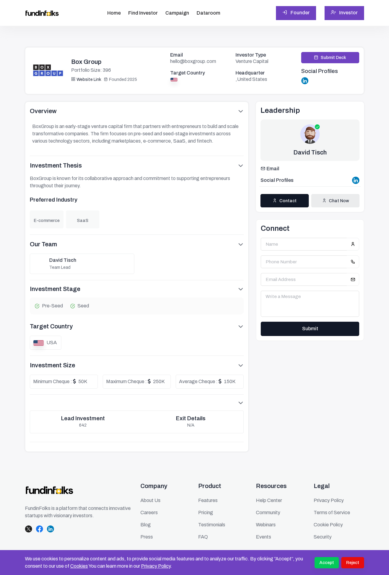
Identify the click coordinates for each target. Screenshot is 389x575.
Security (323, 536)
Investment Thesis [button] (56, 165)
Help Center (269, 500)
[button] (137, 403)
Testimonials (211, 524)
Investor (348, 12)
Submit (310, 328)
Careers (149, 512)
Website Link (89, 79)
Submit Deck (333, 57)
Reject (352, 562)
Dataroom (208, 13)
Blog (145, 524)
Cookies (79, 566)
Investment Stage (55, 289)
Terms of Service (332, 512)
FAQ (203, 536)
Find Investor (143, 13)
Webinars (266, 524)
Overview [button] (43, 111)
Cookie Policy (328, 524)
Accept (326, 562)
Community (268, 512)
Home (114, 13)
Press (146, 536)
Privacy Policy (155, 566)
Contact (288, 201)
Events (263, 536)
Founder (300, 12)
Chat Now (339, 201)
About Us (150, 500)
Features (208, 500)
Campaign (177, 13)
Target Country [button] (51, 326)
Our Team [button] (43, 244)
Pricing (205, 512)
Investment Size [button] (52, 365)
